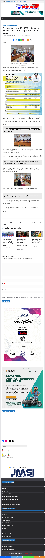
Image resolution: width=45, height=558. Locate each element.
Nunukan (15, 25)
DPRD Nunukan (9, 25)
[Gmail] (26, 39)
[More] (28, 39)
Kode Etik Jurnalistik (6, 493)
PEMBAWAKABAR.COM (7, 525)
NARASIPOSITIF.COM (7, 536)
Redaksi (10, 35)
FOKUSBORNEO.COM (7, 523)
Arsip (3, 444)
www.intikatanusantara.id (8, 549)
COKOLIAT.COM (5, 531)
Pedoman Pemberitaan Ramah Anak (10, 499)
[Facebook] (14, 39)
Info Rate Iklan (5, 491)
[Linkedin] (19, 39)
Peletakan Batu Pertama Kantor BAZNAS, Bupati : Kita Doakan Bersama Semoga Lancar (22, 243)
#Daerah (20, 35)
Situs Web (4, 289)
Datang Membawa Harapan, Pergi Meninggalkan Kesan (37, 242)
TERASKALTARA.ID (6, 520)
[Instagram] (23, 39)
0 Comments (15, 35)
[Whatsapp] (21, 39)
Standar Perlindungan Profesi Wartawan (11, 504)
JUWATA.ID (4, 514)
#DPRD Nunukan (25, 35)
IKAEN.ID (4, 528)
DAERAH (4, 25)
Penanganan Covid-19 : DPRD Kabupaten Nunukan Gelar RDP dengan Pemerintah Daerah (12, 222)
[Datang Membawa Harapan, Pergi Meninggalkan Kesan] (37, 231)
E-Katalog (4, 488)
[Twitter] (16, 39)
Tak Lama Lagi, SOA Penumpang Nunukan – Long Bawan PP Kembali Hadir (8, 242)
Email (3, 283)
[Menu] (2, 18)
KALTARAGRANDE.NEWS (7, 517)
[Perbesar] (41, 307)
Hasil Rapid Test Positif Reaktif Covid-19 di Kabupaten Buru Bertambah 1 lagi (32, 221)
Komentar (4, 262)
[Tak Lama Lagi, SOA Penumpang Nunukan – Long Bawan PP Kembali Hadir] (8, 231)
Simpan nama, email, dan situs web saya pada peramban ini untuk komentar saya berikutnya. (22, 297)
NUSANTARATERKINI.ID (7, 546)
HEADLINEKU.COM (6, 533)
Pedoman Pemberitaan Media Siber (10, 496)
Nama (3, 278)
